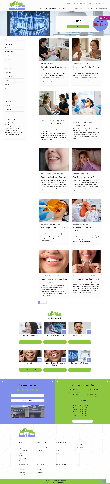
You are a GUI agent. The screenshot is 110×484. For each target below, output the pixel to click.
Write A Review (27, 400)
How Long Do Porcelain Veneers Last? (13, 126)
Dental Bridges (8, 64)
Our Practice (21, 447)
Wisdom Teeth (40, 470)
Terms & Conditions (22, 458)
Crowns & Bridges (59, 447)
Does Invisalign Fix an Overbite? (12, 134)
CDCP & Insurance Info (23, 450)
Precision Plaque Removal (42, 452)
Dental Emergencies (41, 450)
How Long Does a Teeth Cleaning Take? (13, 132)
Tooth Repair (8, 105)
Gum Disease (8, 80)
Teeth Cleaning (8, 101)
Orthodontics (8, 93)
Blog (19, 460)
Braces (6, 47)
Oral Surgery (90, 8)
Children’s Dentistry (41, 448)
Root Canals (7, 97)
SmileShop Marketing (52, 480)
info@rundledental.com (93, 396)
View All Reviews (27, 395)
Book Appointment (103, 8)
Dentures (57, 450)
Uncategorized (8, 109)
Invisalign (7, 84)
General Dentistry (65, 8)
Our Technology (22, 448)
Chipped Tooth (8, 55)
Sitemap (20, 453)
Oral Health (7, 88)
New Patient (21, 452)
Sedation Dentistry (59, 448)
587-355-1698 (99, 3)
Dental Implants (8, 72)
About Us (41, 8)
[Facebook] (75, 466)
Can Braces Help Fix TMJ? (83, 177)
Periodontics (58, 452)
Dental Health (8, 68)
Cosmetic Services (78, 8)
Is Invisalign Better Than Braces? (86, 279)
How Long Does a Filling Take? (52, 228)
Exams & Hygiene (52, 8)
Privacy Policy (21, 457)
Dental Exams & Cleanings (42, 447)
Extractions (39, 469)
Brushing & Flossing (9, 51)
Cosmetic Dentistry (9, 59)
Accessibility (21, 455)
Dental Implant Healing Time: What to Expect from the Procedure (52, 123)
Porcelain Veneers (22, 472)
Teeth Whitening (22, 474)
